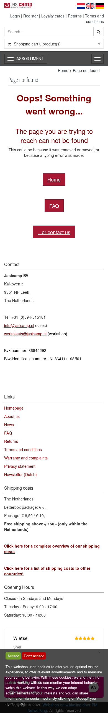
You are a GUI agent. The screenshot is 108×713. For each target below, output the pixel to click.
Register (30, 16)
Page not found (86, 70)
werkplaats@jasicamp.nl (25, 333)
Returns (75, 16)
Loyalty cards (53, 16)
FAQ (54, 205)
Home (63, 70)
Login (15, 16)
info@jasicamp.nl (19, 325)
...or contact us (54, 232)
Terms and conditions (94, 18)
